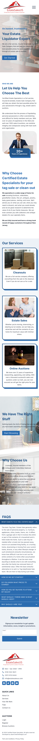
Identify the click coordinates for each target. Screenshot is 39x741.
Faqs (4, 705)
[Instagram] (12, 683)
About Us (5, 695)
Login (4, 720)
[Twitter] (8, 683)
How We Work (7, 702)
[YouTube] (17, 683)
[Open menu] (34, 7)
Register (5, 723)
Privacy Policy (20, 739)
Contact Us (6, 708)
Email (4, 630)
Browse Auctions (8, 726)
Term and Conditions (8, 739)
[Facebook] (4, 683)
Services (5, 698)
